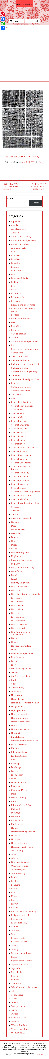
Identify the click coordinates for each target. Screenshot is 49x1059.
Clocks (14, 383)
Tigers (14, 999)
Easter (14, 548)
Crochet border (18, 421)
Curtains (15, 511)
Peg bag (15, 881)
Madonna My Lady (20, 790)
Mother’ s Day (18, 820)
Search (10, 198)
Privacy (40, 1054)
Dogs (13, 541)
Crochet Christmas (20, 425)
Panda (14, 877)
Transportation (18, 1006)
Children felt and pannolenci (25, 364)
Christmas (16, 375)
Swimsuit (15, 980)
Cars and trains (18, 334)
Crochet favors (18, 444)
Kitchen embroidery (21, 752)
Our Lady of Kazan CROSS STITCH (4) (11, 186)
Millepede (16, 809)
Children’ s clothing (20, 368)
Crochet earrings (19, 440)
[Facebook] (2, 19)
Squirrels (15, 968)
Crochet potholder (20, 480)
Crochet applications (21, 402)
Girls (13, 684)
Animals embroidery (21, 236)
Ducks (14, 545)
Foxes (14, 661)
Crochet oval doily (20, 473)
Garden (14, 672)
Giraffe (14, 680)
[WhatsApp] (2, 23)
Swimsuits (16, 983)
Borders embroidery (21, 318)
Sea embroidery (19, 942)
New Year (15, 835)
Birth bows (16, 293)
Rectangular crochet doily (23, 911)
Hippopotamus (18, 710)
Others (14, 858)
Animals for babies (20, 244)
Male (13, 794)
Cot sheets (16, 394)
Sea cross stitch (18, 938)
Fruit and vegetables (21, 668)
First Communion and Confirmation (21, 633)
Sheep (14, 957)
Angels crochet (18, 229)
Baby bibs (15, 255)
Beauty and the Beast (21, 278)
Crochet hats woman (21, 463)
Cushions (15, 514)
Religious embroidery (21, 915)
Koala (14, 760)
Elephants (16, 556)
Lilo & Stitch (17, 775)
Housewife (16, 733)
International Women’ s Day (24, 741)
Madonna (16, 786)
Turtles (14, 1014)
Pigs (13, 892)
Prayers (15, 904)
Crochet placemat (19, 476)
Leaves (14, 771)
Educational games (20, 552)
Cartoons (15, 337)
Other (14, 854)
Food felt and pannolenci (23, 653)
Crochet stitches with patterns (25, 492)
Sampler (15, 926)
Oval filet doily (18, 873)
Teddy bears (17, 995)
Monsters (15, 816)
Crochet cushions (19, 436)
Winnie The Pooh (19, 1025)
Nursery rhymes (19, 843)
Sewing (14, 949)
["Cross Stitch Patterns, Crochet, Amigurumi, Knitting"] (24, 3)
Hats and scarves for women (25, 703)
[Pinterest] (2, 14)
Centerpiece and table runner (25, 349)
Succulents (16, 972)
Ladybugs (15, 763)
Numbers (15, 839)
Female (14, 575)
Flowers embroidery (21, 646)
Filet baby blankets (20, 586)
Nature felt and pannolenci (24, 832)
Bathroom (16, 271)
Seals (13, 945)
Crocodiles (16, 507)
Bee (13, 286)
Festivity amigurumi (20, 583)
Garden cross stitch (20, 676)
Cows (14, 398)
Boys (13, 322)
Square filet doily (19, 964)
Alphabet (15, 221)
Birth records (17, 297)
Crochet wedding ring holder (25, 503)
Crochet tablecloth (20, 499)
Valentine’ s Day (18, 1017)
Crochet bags (17, 410)
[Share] (2, 28)
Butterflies (16, 326)
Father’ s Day (17, 571)
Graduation (16, 691)
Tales (13, 991)
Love (13, 778)
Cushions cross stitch (21, 518)
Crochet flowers (19, 451)
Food (13, 650)
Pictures (15, 889)
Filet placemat (18, 621)
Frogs (14, 665)
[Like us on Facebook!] (32, 22)
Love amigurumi (19, 782)
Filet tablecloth (18, 628)
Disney (14, 537)
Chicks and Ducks (19, 356)
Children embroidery (21, 360)
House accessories (20, 729)
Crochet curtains (19, 428)
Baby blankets (17, 259)
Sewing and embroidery (23, 953)
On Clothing (17, 851)
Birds (13, 290)
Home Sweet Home (20, 722)
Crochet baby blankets (22, 406)
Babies (14, 252)
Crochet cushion (19, 432)
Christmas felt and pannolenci (25, 379)
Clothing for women (21, 391)
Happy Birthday (18, 699)
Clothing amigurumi (21, 387)
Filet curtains (17, 605)
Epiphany (15, 564)
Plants (14, 896)
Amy (41, 162)
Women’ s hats (18, 1033)
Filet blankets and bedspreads (25, 594)
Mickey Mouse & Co (21, 805)
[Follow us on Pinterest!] (17, 22)
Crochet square (18, 488)
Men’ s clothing (18, 797)
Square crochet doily (21, 961)
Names (14, 828)
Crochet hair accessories (23, 455)
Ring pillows (17, 919)
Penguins (15, 885)
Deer (13, 526)
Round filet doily (19, 923)
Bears (14, 274)
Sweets (14, 976)
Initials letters (17, 737)
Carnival (15, 330)
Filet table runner (19, 624)
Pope (13, 900)
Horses (14, 725)
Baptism (15, 267)
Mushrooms (17, 824)
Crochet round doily (21, 484)
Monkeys (15, 813)
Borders (15, 315)
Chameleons (17, 353)
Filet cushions (17, 609)
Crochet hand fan (19, 459)
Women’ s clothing (20, 1029)
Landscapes (16, 767)
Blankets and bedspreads (23, 305)
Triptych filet (17, 1010)
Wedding (15, 1021)
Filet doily (16, 613)
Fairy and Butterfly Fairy (22, 567)
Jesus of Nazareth (19, 744)
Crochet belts (17, 413)
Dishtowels (16, 533)
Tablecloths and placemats (24, 987)
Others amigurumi (20, 862)
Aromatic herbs (18, 248)
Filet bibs (15, 590)
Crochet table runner (21, 495)
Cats (13, 345)
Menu (5, 27)
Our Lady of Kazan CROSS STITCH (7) (38, 186)
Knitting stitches (19, 756)
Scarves (15, 930)
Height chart (17, 706)
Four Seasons (17, 657)
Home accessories (20, 714)
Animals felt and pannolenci (24, 240)
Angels (14, 225)
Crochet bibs (17, 417)
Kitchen (15, 748)
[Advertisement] (24, 55)
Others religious (19, 870)
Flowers (15, 642)
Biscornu (15, 301)
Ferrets (14, 579)
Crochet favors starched (23, 447)
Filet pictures (17, 617)
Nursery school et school (23, 847)
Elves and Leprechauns (22, 560)
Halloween (16, 695)
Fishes (14, 638)
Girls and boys (18, 687)
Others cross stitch (20, 866)
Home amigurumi (19, 718)
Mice (13, 801)
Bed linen (15, 282)
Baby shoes (16, 263)
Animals (15, 233)
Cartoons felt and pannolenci (25, 341)
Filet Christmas (18, 602)
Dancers (15, 522)
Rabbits (14, 907)
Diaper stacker (18, 530)
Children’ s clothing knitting (24, 372)
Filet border (17, 598)
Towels (14, 1002)
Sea (13, 934)
